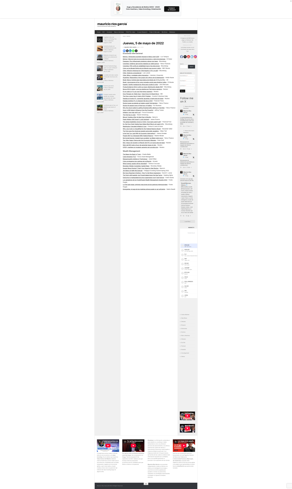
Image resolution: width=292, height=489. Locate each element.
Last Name (183, 85)
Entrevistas (184, 328)
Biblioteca (172, 32)
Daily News (126, 36)
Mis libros (164, 32)
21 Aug (186, 114)
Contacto (109, 32)
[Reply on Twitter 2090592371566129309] (181, 126)
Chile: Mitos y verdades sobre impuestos (135, 75)
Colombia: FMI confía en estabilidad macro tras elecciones (141, 66)
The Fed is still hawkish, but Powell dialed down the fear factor (142, 175)
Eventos (183, 332)
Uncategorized (185, 353)
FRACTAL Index (130, 32)
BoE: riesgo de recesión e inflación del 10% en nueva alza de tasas (144, 142)
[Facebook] (124, 50)
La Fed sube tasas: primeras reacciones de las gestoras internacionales (145, 184)
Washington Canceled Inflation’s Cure (134, 126)
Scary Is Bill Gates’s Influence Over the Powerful (138, 110)
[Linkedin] (130, 50)
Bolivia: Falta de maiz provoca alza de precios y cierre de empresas (144, 59)
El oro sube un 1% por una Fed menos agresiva (137, 91)
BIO (104, 32)
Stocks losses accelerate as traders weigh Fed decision (140, 103)
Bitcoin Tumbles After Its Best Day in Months (137, 117)
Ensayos (183, 325)
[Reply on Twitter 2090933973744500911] (181, 168)
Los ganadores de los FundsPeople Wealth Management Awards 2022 (145, 180)
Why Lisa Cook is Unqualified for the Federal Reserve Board (142, 129)
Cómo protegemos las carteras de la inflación (137, 161)
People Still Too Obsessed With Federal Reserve (138, 136)
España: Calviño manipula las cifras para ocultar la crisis (140, 84)
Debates (183, 321)
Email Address (184, 75)
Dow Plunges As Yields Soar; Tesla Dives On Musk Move (141, 94)
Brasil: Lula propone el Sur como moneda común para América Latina (144, 82)
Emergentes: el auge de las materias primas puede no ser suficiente (144, 189)
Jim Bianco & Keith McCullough (133, 170)
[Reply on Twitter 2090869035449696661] (181, 149)
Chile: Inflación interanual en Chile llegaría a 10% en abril (140, 70)
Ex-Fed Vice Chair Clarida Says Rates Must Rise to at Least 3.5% (143, 124)
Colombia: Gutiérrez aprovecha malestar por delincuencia (141, 63)
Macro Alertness (119, 32)
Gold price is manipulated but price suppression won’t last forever (143, 177)
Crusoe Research (142, 32)
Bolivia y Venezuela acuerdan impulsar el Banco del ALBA (141, 56)
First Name (183, 80)
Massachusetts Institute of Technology (135, 159)
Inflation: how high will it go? (132, 112)
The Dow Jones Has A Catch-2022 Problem (137, 96)
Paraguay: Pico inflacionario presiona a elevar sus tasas (140, 61)
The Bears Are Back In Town (132, 154)
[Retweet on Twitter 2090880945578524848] (184, 216)
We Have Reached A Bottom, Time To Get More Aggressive (142, 173)
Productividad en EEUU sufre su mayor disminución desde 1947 (143, 87)
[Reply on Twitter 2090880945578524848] (181, 216)
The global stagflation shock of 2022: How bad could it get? (142, 122)
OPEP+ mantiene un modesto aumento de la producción (140, 147)
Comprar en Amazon (172, 9)
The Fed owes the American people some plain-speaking (141, 131)
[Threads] (136, 50)
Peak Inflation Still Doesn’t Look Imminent (136, 119)
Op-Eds (183, 342)
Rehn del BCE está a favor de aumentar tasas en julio (139, 145)
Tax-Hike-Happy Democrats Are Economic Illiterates (139, 140)
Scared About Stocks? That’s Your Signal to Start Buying (140, 168)
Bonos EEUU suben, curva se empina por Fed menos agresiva (142, 89)
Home (98, 32)
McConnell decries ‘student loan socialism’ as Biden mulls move (143, 138)
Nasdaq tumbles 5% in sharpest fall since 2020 (138, 101)
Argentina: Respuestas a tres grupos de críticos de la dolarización (143, 77)
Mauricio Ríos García (130, 47)
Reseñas (183, 349)
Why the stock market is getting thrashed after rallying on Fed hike (143, 108)
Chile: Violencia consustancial (132, 73)
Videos (183, 356)
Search (181, 64)
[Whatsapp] (133, 50)
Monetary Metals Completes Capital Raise (136, 166)
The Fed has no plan (129, 115)
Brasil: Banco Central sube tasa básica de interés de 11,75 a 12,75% (144, 80)
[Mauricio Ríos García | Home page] (114, 24)
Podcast (183, 346)
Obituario (183, 339)
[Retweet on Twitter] (183, 106)
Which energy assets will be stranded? (135, 163)
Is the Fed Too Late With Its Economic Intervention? (139, 133)
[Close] (291, 1)
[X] (127, 50)
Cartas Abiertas (185, 314)
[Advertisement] (187, 385)
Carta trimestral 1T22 (129, 156)
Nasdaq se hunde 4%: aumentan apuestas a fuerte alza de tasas (143, 98)
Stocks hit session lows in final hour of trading (137, 105)
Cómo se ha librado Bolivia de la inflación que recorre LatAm (142, 68)
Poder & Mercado (154, 32)
